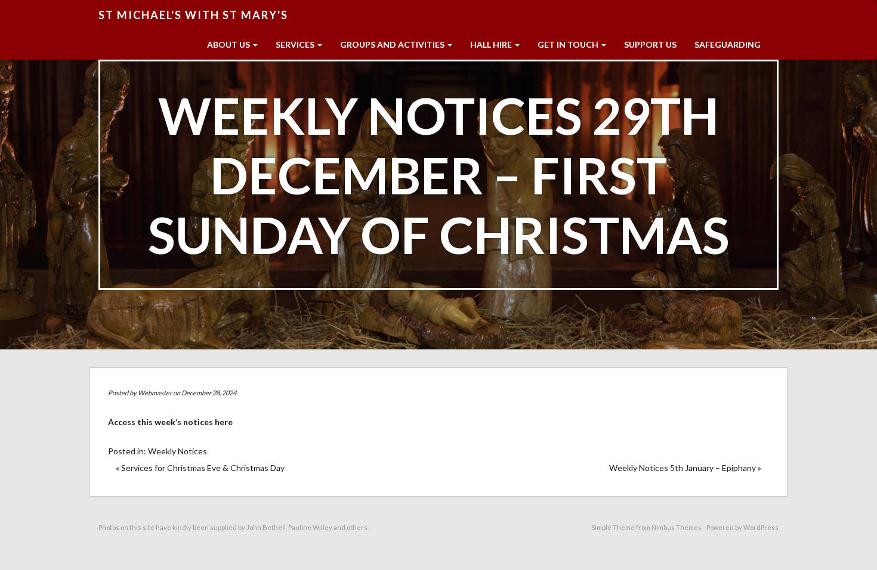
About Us (229, 44)
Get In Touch (569, 44)
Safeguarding (727, 44)
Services (296, 44)
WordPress (761, 527)
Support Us (650, 44)
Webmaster (155, 392)
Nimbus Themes (676, 527)
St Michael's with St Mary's (193, 14)
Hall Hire (492, 44)
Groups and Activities (393, 44)
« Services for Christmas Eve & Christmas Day (200, 468)
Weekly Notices (177, 451)
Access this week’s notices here (170, 422)
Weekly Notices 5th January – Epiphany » (685, 468)
